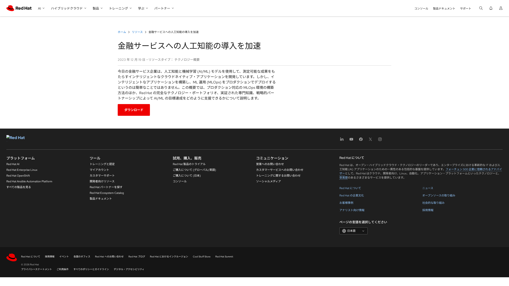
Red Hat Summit (224, 256)
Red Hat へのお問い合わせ (109, 256)
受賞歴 (343, 177)
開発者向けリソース (102, 181)
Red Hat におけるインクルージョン (169, 256)
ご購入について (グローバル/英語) (194, 170)
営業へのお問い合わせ (270, 164)
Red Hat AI (12, 164)
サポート (465, 8)
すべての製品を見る (18, 187)
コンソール (421, 8)
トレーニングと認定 (102, 164)
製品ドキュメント (444, 8)
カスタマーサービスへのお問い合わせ (279, 170)
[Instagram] (380, 140)
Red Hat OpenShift (18, 175)
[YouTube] (351, 140)
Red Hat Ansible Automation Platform (29, 181)
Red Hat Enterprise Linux (21, 170)
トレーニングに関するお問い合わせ (278, 175)
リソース (137, 32)
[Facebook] (360, 140)
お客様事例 (346, 203)
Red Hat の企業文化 (351, 195)
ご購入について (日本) (187, 175)
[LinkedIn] (341, 140)
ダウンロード (133, 110)
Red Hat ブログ (136, 256)
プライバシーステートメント (36, 269)
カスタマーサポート (102, 175)
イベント (64, 256)
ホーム (122, 32)
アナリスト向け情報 (351, 210)
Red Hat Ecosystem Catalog (107, 193)
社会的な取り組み (433, 203)
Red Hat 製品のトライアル (189, 164)
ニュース (427, 188)
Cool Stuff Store (202, 256)
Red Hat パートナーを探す (106, 187)
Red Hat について (350, 188)
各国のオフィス (82, 256)
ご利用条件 (63, 269)
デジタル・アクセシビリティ (129, 269)
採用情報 (427, 210)
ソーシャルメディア (268, 181)
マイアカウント (99, 170)
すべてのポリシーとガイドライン (91, 269)
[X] (370, 140)
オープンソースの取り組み (438, 195)
